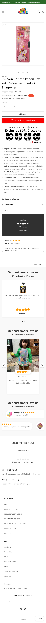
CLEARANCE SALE (10, 528)
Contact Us (8, 552)
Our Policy (7, 566)
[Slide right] (27, 72)
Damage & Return (10, 561)
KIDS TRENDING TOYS (11, 509)
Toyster (24, 619)
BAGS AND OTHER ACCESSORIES (15, 524)
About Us (7, 533)
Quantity (4, 102)
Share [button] (6, 210)
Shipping (11, 98)
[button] (2, 11)
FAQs (6, 557)
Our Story (7, 547)
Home (6, 504)
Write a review (23, 451)
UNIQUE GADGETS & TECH (13, 514)
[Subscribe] (39, 601)
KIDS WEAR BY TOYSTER (12, 519)
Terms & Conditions (11, 571)
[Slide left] (18, 72)
